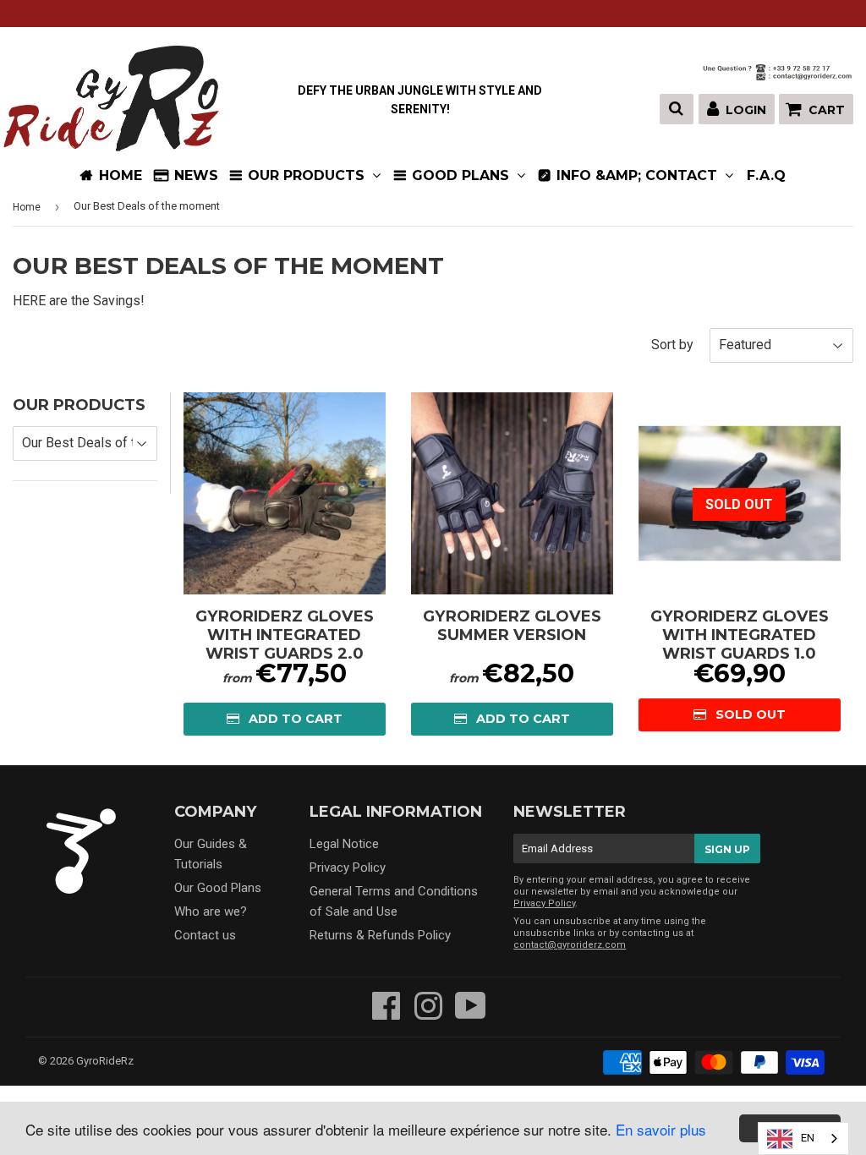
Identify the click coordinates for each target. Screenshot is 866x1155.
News (196, 175)
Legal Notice (344, 843)
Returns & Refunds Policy (380, 935)
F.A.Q (766, 175)
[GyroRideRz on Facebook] (386, 1013)
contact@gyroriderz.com (569, 944)
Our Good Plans (217, 887)
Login (746, 110)
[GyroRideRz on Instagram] (428, 1013)
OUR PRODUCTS (308, 175)
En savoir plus (661, 1129)
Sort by (672, 345)
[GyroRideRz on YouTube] (470, 1013)
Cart (826, 110)
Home (27, 207)
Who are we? (210, 911)
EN (807, 1137)
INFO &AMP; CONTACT (638, 175)
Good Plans (462, 175)
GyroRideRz (105, 1060)
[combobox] (803, 1138)
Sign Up (727, 849)
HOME (120, 175)
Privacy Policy (348, 867)
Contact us (205, 935)
